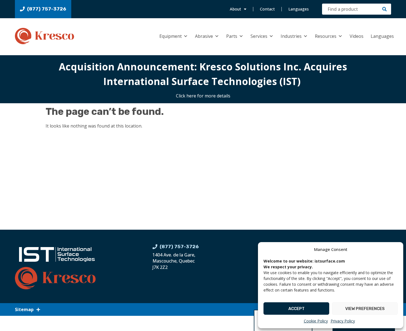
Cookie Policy (316, 321)
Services (259, 36)
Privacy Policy (343, 321)
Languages (298, 9)
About (235, 9)
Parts (231, 36)
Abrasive (204, 36)
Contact (267, 9)
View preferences (365, 308)
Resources (325, 36)
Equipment (170, 36)
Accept (296, 308)
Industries (291, 36)
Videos (356, 36)
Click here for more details (203, 96)
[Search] (384, 9)
